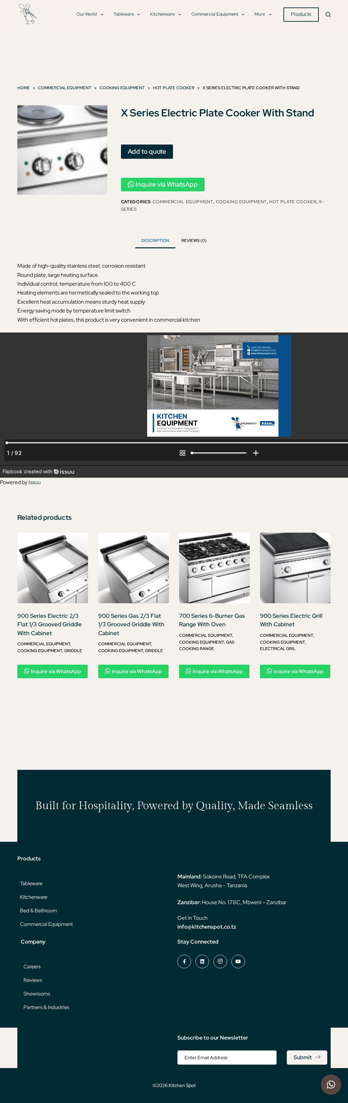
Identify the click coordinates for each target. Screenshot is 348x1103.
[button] (331, 1085)
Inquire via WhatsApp (167, 184)
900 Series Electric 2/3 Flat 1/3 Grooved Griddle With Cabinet (49, 624)
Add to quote (147, 151)
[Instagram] (220, 961)
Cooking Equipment (241, 202)
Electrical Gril (277, 648)
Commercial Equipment (214, 14)
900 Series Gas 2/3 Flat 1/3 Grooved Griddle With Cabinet (131, 624)
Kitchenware (162, 14)
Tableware (124, 14)
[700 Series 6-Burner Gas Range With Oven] (214, 568)
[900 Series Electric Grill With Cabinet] (295, 568)
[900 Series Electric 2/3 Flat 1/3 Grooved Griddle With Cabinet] (52, 568)
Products (301, 14)
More (260, 14)
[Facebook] (184, 961)
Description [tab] (155, 240)
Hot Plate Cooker (292, 202)
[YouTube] (238, 961)
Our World (86, 14)
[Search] (328, 14)
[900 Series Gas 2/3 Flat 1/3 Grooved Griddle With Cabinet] (133, 568)
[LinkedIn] (202, 961)
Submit (303, 1057)
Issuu (35, 482)
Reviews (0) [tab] (194, 240)
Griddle (73, 650)
